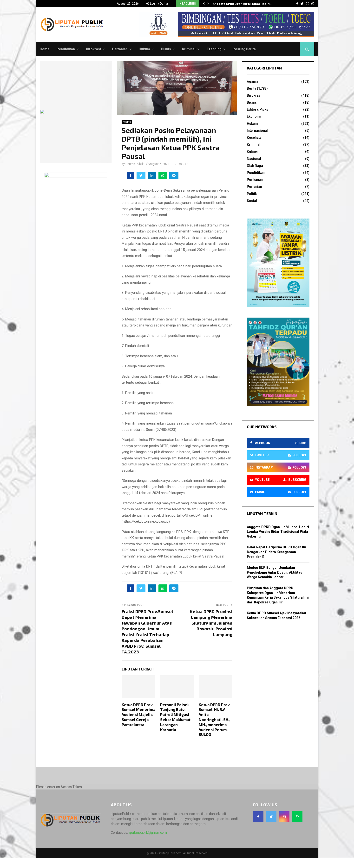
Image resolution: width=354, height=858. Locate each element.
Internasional (257, 130)
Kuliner (252, 151)
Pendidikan (66, 49)
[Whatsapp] (297, 816)
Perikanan (255, 180)
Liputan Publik (134, 164)
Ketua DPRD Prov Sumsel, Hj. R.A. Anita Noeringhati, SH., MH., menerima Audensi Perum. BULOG (214, 719)
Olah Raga (255, 166)
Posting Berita (244, 49)
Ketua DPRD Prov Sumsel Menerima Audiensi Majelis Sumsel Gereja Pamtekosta (138, 714)
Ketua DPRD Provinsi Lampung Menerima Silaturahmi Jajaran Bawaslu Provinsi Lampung (211, 623)
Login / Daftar (158, 3)
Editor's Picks (257, 109)
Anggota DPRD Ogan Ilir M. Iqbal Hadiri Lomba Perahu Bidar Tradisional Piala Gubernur (278, 531)
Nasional (254, 159)
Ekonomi (254, 116)
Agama (127, 121)
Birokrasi (93, 49)
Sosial (252, 201)
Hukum (144, 49)
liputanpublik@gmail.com (148, 832)
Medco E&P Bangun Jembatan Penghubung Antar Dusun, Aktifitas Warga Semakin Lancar (274, 572)
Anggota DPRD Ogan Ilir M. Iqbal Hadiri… (243, 3)
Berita (251, 88)
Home (44, 49)
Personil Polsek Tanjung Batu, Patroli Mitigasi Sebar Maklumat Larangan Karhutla (175, 717)
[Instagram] (284, 816)
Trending (214, 49)
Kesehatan (255, 137)
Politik (252, 194)
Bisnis (166, 49)
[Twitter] (271, 816)
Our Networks (262, 426)
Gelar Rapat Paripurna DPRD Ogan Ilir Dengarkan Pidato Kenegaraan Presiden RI (276, 551)
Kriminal (189, 49)
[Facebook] (258, 816)
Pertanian (120, 49)
